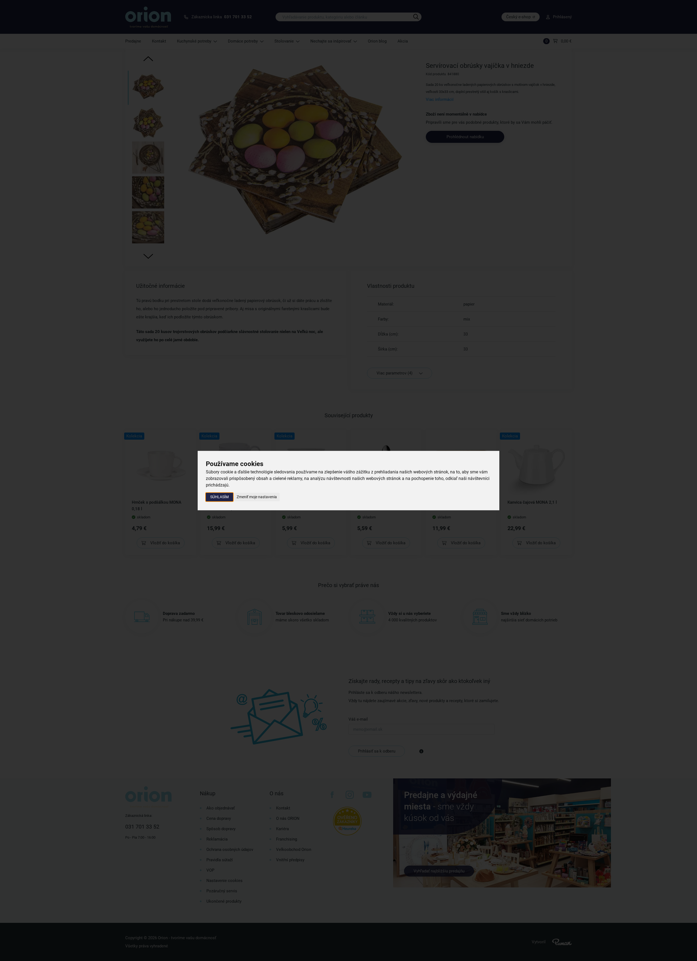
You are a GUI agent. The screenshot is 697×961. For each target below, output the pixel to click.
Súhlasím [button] (219, 497)
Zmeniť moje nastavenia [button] (257, 497)
